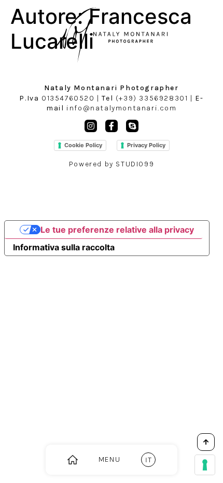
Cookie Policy (83, 145)
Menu (109, 459)
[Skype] (132, 126)
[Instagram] (91, 126)
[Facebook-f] (111, 126)
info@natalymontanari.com (121, 108)
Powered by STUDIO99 (111, 164)
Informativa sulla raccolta (64, 247)
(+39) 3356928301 (152, 98)
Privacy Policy (146, 145)
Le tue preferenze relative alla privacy (117, 229)
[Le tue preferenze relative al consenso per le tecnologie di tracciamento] (205, 465)
